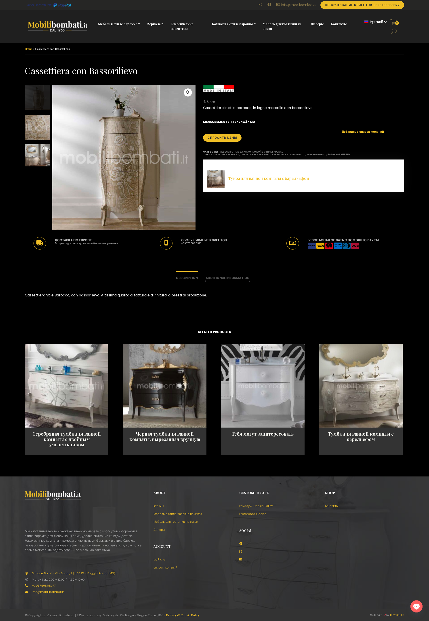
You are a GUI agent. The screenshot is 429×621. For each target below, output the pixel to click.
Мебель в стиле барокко (117, 24)
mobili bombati (316, 154)
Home (28, 48)
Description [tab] (187, 278)
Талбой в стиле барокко (267, 151)
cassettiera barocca (225, 154)
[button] (374, 22)
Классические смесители (181, 26)
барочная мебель (339, 154)
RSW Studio (397, 615)
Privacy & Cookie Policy (256, 506)
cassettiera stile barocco (258, 154)
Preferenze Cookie (252, 514)
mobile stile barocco (291, 154)
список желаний (165, 567)
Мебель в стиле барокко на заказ (178, 514)
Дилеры (317, 24)
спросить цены (222, 138)
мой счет (160, 559)
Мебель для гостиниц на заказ (282, 26)
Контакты (339, 24)
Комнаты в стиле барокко (232, 24)
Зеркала (154, 24)
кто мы (159, 506)
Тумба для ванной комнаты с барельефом (268, 178)
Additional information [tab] (228, 278)
